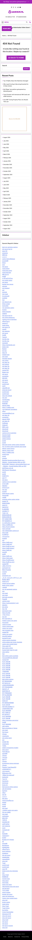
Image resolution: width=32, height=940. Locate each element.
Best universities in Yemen (9, 728)
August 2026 (6, 137)
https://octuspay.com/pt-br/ (10, 720)
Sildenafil (5, 425)
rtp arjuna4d (5, 296)
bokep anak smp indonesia (10, 871)
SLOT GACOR (6, 673)
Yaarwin (4, 337)
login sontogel (6, 529)
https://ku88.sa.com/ (8, 546)
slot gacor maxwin (7, 925)
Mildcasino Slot (6, 773)
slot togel (5, 808)
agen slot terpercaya (8, 896)
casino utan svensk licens (9, 644)
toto (3, 591)
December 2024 (7, 205)
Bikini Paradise (6, 570)
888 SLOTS (5, 274)
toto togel (5, 356)
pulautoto (5, 253)
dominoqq (5, 783)
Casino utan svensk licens (9, 898)
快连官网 (4, 834)
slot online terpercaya (8, 317)
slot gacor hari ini (7, 249)
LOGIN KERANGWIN (8, 685)
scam (3, 828)
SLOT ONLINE (6, 661)
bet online (5, 607)
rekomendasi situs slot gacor (10, 886)
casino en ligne (6, 624)
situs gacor (5, 749)
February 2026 (7, 157)
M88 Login (5, 427)
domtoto (4, 791)
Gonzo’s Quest (6, 435)
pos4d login (5, 384)
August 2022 (6, 228)
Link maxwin (6, 771)
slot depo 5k (5, 362)
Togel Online (5, 908)
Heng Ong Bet (6, 613)
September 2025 (7, 174)
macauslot (5, 622)
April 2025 (6, 191)
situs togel (5, 532)
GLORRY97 (5, 534)
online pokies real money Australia (12, 642)
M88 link (4, 255)
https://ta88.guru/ (7, 542)
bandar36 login (6, 638)
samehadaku (6, 399)
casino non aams (7, 628)
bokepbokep (5, 847)
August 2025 (6, 178)
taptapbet (5, 343)
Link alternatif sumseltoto (9, 409)
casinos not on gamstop (9, 433)
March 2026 (6, 154)
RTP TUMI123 (6, 712)
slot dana (5, 480)
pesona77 (5, 323)
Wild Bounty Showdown (9, 470)
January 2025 (7, 201)
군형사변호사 (6, 615)
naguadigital (6, 859)
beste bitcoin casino (8, 493)
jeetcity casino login (8, 450)
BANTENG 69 (6, 691)
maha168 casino (7, 270)
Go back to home (16, 58)
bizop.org (5, 785)
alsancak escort (6, 390)
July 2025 (6, 181)
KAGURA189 (5, 822)
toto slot (4, 398)
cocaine (4, 572)
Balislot (4, 349)
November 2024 (7, 208)
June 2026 (6, 144)
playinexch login (7, 611)
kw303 (4, 837)
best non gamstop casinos (10, 247)
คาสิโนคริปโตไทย (7, 278)
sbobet (4, 802)
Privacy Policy (25, 936)
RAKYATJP (5, 507)
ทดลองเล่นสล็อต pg (7, 800)
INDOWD (4, 378)
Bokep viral (5, 372)
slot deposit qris (6, 302)
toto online (5, 360)
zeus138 (4, 869)
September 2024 (7, 215)
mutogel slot (5, 830)
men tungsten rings (7, 630)
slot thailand (5, 288)
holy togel (5, 294)
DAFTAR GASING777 (8, 706)
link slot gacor (6, 855)
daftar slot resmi (7, 884)
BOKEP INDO (6, 579)
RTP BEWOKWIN (7, 681)
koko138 (4, 251)
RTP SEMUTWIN (7, 519)
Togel (3, 863)
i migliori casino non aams (10, 810)
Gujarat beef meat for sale (9, 650)
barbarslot (5, 777)
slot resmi (5, 282)
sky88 (4, 554)
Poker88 (4, 599)
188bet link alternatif (8, 775)
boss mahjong (6, 851)
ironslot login (6, 879)
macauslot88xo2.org (8, 413)
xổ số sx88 (5, 484)
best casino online (7, 648)
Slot (3, 300)
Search (4, 65)
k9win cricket (6, 304)
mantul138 (5, 370)
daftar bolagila (6, 311)
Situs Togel (5, 875)
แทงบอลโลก (5, 536)
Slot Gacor (5, 732)
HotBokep (5, 423)
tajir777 (4, 759)
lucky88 (4, 552)
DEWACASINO (6, 437)
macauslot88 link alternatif (10, 658)
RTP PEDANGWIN (7, 687)
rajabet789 (5, 564)
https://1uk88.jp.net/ (8, 407)
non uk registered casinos (9, 589)
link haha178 (6, 327)
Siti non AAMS (6, 812)
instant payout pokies (8, 583)
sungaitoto (5, 376)
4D (3, 841)
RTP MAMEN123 (7, 521)
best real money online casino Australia (13, 444)
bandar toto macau (7, 284)
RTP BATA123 (6, 683)
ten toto (4, 351)
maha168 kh (6, 268)
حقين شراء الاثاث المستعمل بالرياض (12, 577)
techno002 (5, 306)
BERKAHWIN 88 (6, 515)
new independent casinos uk (10, 530)
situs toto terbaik (7, 396)
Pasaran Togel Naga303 (9, 767)
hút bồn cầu (5, 339)
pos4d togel (5, 865)
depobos (4, 485)
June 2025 (6, 184)
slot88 (4, 276)
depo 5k (4, 353)
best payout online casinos (10, 787)
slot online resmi (7, 738)
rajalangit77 (5, 836)
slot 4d (4, 794)
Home (4, 936)
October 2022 (7, 222)
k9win (4, 263)
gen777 (4, 478)
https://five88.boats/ (8, 560)
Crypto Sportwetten (7, 912)
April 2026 (6, 151)
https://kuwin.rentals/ (8, 527)
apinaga (4, 286)
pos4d (4, 441)
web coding (5, 726)
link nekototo (6, 331)
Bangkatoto (5, 845)
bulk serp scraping (7, 597)
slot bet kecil (5, 888)
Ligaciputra (5, 736)
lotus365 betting (7, 636)
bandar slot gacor (7, 894)
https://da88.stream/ (8, 548)
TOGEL (4, 746)
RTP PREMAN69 (7, 693)
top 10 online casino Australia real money (14, 446)
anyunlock (5, 401)
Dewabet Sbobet (7, 358)
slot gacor (5, 266)
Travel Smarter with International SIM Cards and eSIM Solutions (15, 1)
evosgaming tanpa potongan (10, 763)
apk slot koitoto (6, 789)
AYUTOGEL (5, 882)
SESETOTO (5, 581)
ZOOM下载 (5, 742)
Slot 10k (4, 609)
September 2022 (7, 225)
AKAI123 (4, 505)
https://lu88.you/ (7, 556)
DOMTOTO (5, 476)
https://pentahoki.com (8, 345)
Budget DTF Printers (8, 839)
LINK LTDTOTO (6, 566)
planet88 (4, 753)
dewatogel (5, 429)
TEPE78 (4, 820)
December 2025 (7, 164)
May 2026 (6, 147)
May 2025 (6, 188)
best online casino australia (10, 656)
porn (3, 265)
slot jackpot (5, 364)
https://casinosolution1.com (10, 603)
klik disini (5, 798)
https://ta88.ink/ (7, 550)
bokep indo (5, 347)
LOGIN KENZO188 (7, 708)
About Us (10, 936)
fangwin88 (5, 495)
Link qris (4, 757)
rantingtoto (5, 816)
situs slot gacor (6, 916)
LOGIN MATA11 (6, 769)
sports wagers (6, 892)
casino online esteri (7, 626)
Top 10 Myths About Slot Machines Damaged (15, 81)
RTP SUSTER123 (7, 618)
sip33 (3, 386)
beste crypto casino (7, 585)
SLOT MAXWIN (6, 710)
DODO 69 (5, 701)
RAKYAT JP (5, 689)
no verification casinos (8, 523)
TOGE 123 (5, 513)
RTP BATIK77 (6, 714)
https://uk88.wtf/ (7, 544)
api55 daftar (5, 824)
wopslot (4, 458)
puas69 (4, 491)
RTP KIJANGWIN (7, 695)
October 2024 (7, 211)
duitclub (4, 292)
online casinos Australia (9, 640)
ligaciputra (5, 781)
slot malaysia (6, 826)
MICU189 (5, 818)
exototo (4, 310)
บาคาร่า (4, 257)
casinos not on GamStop (9, 319)
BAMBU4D (5, 877)
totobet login (6, 354)
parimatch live (6, 568)
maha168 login (6, 272)
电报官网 (4, 403)
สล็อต (3, 411)
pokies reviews (6, 439)
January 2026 (7, 161)
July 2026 (6, 141)
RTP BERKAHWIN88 (8, 703)
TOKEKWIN (5, 671)
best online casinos (7, 679)
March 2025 (6, 195)
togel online (5, 325)
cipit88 (4, 497)
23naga (4, 734)
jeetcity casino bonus (8, 448)
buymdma (5, 910)
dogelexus (5, 853)
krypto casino (6, 902)
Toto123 (4, 779)
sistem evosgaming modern (10, 748)
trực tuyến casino (7, 280)
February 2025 (7, 198)
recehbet (4, 298)
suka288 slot (6, 388)
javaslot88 (5, 261)
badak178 (5, 501)
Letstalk (4, 587)
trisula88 (4, 843)
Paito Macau (6, 751)
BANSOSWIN (6, 503)
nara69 (4, 329)
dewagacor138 (6, 914)
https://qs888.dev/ (7, 525)
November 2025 (7, 168)
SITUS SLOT (5, 487)
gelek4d (4, 313)
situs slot (4, 861)
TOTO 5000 (5, 890)
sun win (4, 617)
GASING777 (5, 511)
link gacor (5, 382)
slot (3, 290)
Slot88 (4, 335)
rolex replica (5, 652)
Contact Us (17, 936)
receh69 (4, 538)
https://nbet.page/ (7, 558)
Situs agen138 (6, 646)
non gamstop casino (8, 308)
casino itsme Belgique (8, 259)
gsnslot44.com (6, 575)
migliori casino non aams (9, 620)
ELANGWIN (5, 509)
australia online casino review (10, 499)
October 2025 (7, 171)
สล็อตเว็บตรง (6, 321)
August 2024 (6, 218)
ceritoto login (6, 601)
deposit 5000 (6, 405)
